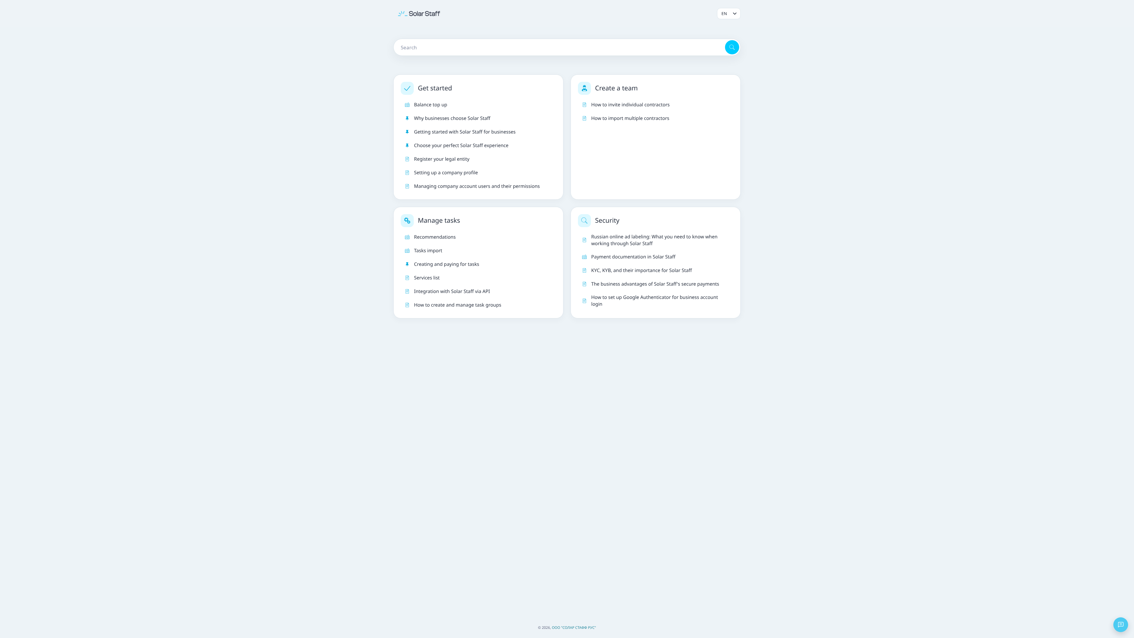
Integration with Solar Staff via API (452, 291)
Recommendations (435, 237)
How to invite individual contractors (630, 104)
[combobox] (559, 47)
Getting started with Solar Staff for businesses (465, 131)
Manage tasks (439, 220)
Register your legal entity (442, 159)
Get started (435, 88)
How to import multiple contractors (630, 118)
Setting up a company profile (446, 172)
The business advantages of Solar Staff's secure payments (655, 284)
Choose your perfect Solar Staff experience (461, 145)
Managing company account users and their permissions (477, 186)
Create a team (616, 88)
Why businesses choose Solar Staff (452, 118)
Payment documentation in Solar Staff (633, 256)
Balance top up (430, 104)
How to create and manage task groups (457, 305)
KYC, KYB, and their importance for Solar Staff (641, 270)
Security (607, 220)
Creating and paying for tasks (446, 264)
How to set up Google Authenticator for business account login (654, 300)
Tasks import (428, 250)
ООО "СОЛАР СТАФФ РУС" (574, 627)
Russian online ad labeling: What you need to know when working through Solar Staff (654, 240)
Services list (427, 277)
